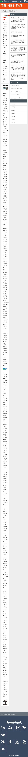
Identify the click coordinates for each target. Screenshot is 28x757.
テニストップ (4, 10)
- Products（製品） (15, 94)
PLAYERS (14, 1)
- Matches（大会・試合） (17, 88)
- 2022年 (13, 107)
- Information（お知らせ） (17, 97)
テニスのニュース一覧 (11, 10)
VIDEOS (22, 1)
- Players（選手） (15, 85)
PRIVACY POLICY (10, 723)
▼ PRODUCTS (9, 1)
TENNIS (4, 0)
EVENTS (26, 1)
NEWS (5, 1)
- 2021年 (13, 110)
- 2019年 (13, 116)
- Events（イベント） (16, 91)
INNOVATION (18, 1)
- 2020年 (13, 113)
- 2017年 (13, 122)
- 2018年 (13, 119)
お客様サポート (18, 723)
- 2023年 (13, 104)
